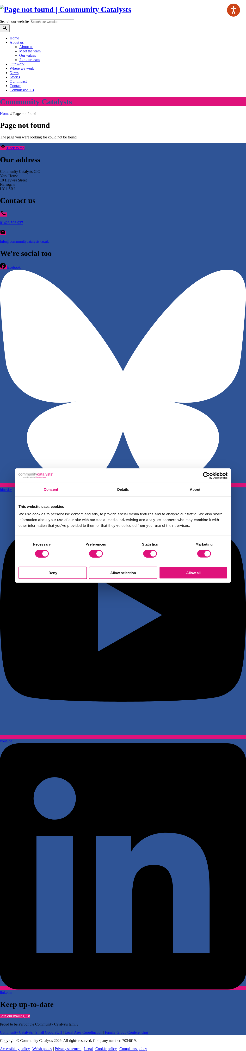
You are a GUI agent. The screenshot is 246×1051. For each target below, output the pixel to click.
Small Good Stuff (48, 1032)
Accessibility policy (15, 1049)
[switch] (96, 553)
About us (17, 42)
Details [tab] (123, 489)
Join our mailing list (15, 1016)
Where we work (22, 68)
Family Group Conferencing (126, 1032)
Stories (15, 77)
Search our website (14, 21)
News (14, 73)
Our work (17, 64)
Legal (88, 1049)
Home (14, 38)
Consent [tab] (51, 489)
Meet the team (30, 51)
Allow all (193, 573)
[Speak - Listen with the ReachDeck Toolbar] (233, 10)
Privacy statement (68, 1049)
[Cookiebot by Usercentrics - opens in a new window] (206, 475)
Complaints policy (133, 1049)
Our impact (18, 81)
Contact (15, 86)
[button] (12, 148)
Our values (27, 55)
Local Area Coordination (83, 1032)
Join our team (29, 60)
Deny (53, 573)
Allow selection (123, 573)
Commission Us (22, 90)
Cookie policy (106, 1049)
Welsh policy (42, 1049)
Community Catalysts (16, 1032)
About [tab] (195, 489)
